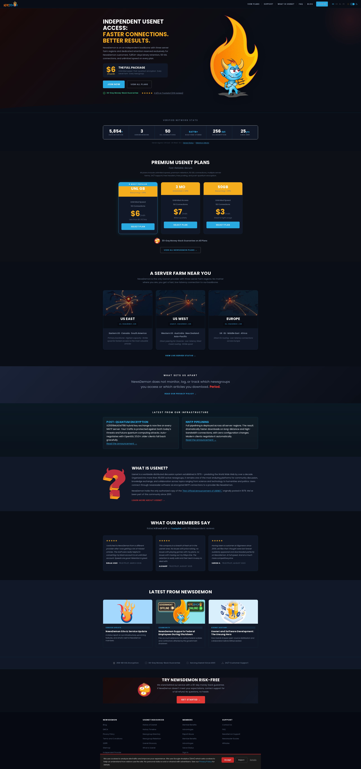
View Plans (253, 4)
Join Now (113, 84)
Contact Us (227, 725)
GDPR (105, 743)
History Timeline (149, 729)
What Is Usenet (286, 4)
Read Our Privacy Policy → (180, 393)
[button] (352, 4)
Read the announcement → (121, 443)
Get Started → (191, 699)
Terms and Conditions (112, 738)
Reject (241, 760)
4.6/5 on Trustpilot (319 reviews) (168, 93)
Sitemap (106, 748)
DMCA (105, 729)
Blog (310, 4)
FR (344, 4)
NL (340, 4)
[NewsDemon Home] (10, 4)
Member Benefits (189, 725)
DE (337, 4)
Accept (227, 760)
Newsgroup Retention (152, 738)
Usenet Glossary (150, 743)
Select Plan (138, 226)
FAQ (301, 4)
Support (268, 4)
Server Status (188, 143)
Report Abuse (188, 734)
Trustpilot (176, 528)
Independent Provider (112, 752)
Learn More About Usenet (147, 500)
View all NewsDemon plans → (180, 250)
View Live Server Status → (180, 355)
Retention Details (202, 143)
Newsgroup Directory (151, 734)
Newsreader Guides (230, 738)
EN (333, 4)
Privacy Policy (109, 734)
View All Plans (139, 84)
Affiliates (226, 743)
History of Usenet (150, 725)
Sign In (322, 4)
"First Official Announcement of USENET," (202, 490)
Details (253, 760)
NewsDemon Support (231, 734)
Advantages (187, 729)
